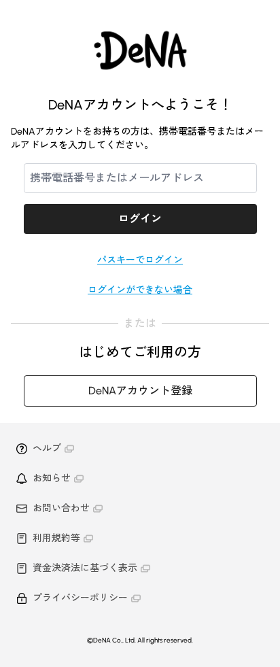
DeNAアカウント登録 (140, 390)
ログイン (140, 218)
